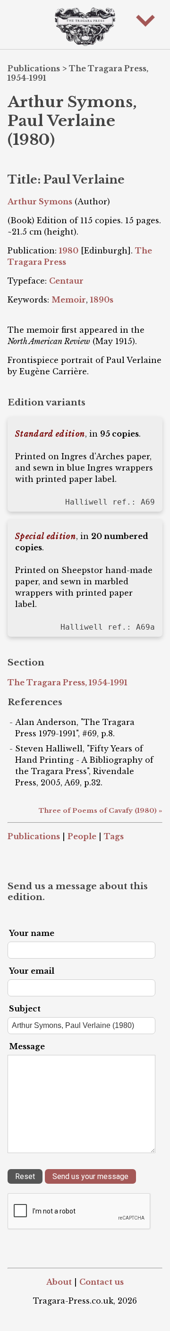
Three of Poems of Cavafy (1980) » (100, 811)
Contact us (101, 1282)
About (59, 1282)
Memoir (68, 299)
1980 (68, 250)
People (82, 836)
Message (27, 1046)
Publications (34, 68)
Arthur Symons (40, 201)
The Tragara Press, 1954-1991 (68, 682)
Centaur (66, 281)
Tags (114, 836)
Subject (25, 1008)
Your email (31, 971)
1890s (101, 299)
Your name (31, 933)
